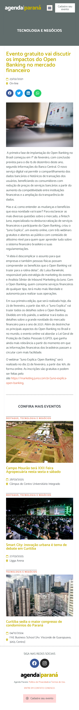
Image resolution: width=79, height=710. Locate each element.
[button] (49, 8)
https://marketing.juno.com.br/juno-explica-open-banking (36, 381)
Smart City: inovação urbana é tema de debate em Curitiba (36, 547)
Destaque (12, 418)
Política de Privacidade (39, 682)
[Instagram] (44, 663)
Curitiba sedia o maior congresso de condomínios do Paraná (34, 623)
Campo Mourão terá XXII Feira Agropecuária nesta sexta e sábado (33, 470)
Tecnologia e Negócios (35, 418)
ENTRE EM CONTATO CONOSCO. (39, 688)
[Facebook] (34, 663)
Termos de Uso (58, 682)
